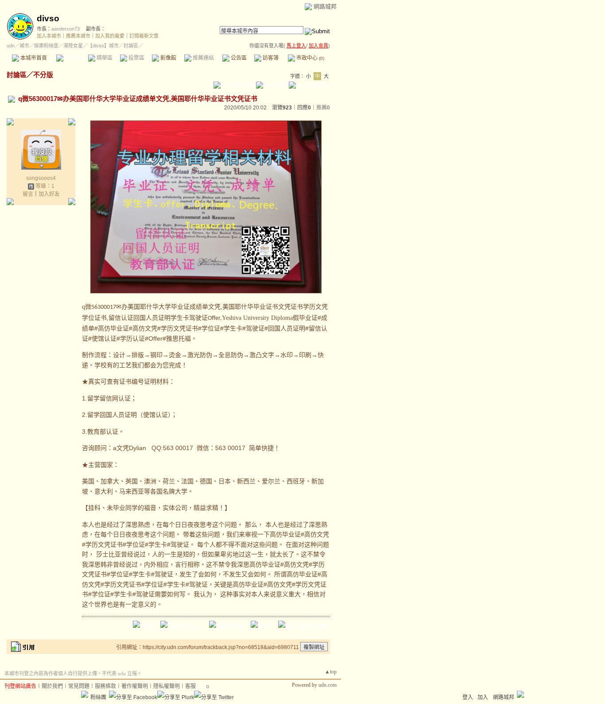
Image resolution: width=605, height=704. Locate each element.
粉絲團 (98, 697)
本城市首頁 (33, 58)
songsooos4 (41, 178)
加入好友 (49, 194)
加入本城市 (49, 36)
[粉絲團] (84, 694)
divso (48, 18)
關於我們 (52, 686)
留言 (28, 194)
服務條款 (105, 686)
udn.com (327, 685)
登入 (467, 697)
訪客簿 (270, 58)
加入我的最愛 (109, 36)
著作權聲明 (134, 686)
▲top (331, 672)
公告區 (238, 58)
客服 (190, 686)
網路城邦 (325, 6)
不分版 (43, 74)
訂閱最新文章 (144, 36)
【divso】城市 (103, 45)
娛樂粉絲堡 (46, 45)
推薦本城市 (78, 36)
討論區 (72, 58)
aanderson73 (65, 28)
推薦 (323, 108)
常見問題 (78, 686)
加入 (482, 697)
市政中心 (309, 58)
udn (11, 45)
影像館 (167, 58)
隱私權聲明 (166, 686)
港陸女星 (73, 45)
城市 (24, 45)
